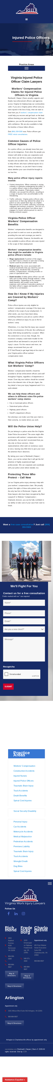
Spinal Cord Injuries (23, 801)
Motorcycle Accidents (23, 832)
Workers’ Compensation (24, 766)
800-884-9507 (39, 961)
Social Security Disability (25, 811)
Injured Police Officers (24, 781)
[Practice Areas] (26, 68)
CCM (25, 1052)
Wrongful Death (21, 861)
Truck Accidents (21, 791)
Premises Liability (22, 846)
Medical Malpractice (23, 837)
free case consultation (22, 524)
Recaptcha (9, 666)
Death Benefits (20, 796)
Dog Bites (18, 866)
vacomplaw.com (11, 1049)
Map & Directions (14, 986)
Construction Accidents (24, 771)
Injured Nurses (20, 776)
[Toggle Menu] (50, 883)
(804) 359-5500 (17, 131)
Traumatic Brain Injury (24, 786)
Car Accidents (20, 827)
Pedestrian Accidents (23, 841)
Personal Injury (20, 822)
